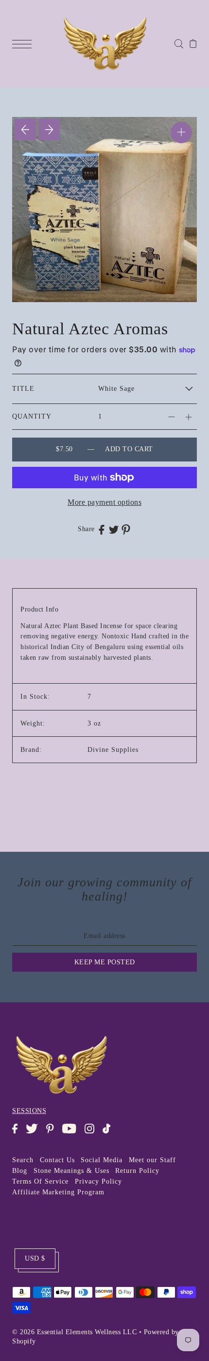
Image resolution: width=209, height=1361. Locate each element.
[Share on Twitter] (114, 529)
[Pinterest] (53, 1133)
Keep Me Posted (104, 962)
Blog (19, 1170)
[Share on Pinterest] (126, 529)
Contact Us (57, 1160)
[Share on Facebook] (101, 529)
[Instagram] (93, 1133)
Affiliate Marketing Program (58, 1192)
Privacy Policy (98, 1181)
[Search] (178, 43)
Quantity (32, 416)
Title (23, 388)
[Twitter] (35, 1133)
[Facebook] (18, 1133)
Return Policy (137, 1170)
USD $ (35, 1258)
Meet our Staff (152, 1160)
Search (23, 1160)
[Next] (49, 129)
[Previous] (25, 129)
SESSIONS (29, 1110)
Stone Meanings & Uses (71, 1170)
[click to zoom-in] (181, 132)
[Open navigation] (24, 43)
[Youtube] (72, 1133)
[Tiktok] (110, 1133)
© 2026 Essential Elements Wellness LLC (74, 1332)
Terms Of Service (40, 1181)
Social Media (101, 1160)
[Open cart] (193, 43)
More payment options (104, 502)
